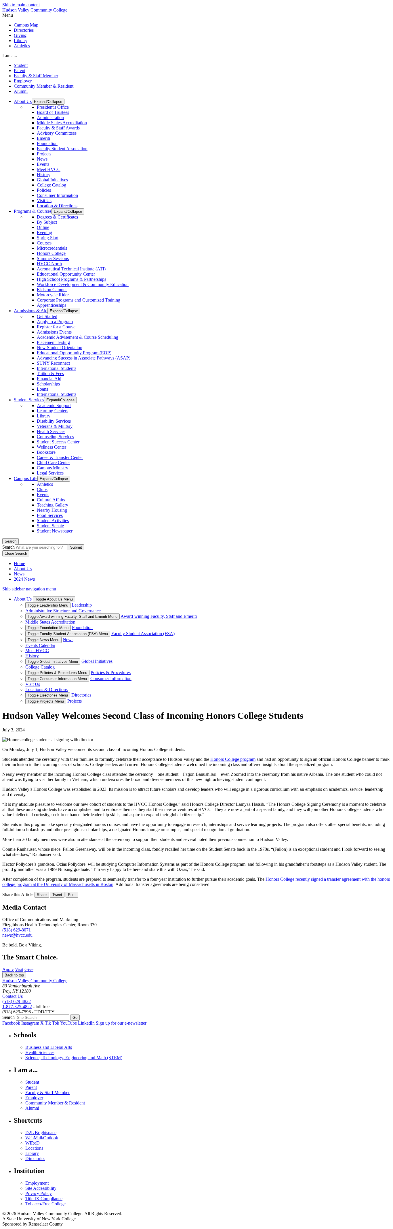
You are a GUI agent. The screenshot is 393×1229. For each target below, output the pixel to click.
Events (43, 164)
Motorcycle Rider (53, 294)
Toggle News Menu (43, 640)
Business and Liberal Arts (48, 1047)
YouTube (68, 1023)
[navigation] (196, 15)
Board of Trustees (53, 112)
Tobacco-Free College (45, 1203)
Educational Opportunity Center (66, 274)
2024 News (24, 579)
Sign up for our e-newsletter (121, 1023)
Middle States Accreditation (62, 122)
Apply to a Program (55, 321)
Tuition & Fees (50, 373)
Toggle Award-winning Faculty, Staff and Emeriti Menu (72, 616)
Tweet (57, 895)
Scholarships (48, 383)
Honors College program (232, 759)
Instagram (30, 1023)
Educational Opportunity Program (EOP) (74, 352)
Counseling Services (55, 436)
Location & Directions (57, 205)
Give (28, 969)
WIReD (32, 1142)
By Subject (47, 222)
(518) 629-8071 (16, 929)
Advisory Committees (57, 133)
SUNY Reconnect (53, 363)
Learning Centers (52, 410)
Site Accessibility (40, 1188)
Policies (44, 190)
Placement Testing (53, 342)
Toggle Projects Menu (46, 701)
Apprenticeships (51, 305)
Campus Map (26, 24)
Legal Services (50, 472)
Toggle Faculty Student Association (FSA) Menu (68, 634)
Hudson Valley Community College (34, 9)
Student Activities (53, 520)
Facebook (11, 1023)
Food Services (50, 515)
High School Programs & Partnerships (71, 279)
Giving (20, 35)
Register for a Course (56, 326)
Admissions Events (54, 332)
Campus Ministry (52, 467)
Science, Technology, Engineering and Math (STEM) (73, 1057)
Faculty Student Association (62, 148)
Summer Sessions (53, 258)
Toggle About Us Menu (54, 599)
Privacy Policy (38, 1193)
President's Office (53, 107)
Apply (8, 969)
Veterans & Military (55, 426)
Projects (44, 153)
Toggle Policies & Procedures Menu (57, 673)
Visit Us (44, 200)
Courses (44, 242)
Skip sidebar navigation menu (29, 588)
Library (20, 40)
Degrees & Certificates (57, 216)
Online (43, 227)
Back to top (14, 975)
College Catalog (51, 184)
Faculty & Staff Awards (58, 127)
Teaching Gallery (52, 504)
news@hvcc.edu (17, 935)
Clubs (42, 489)
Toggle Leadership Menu (48, 605)
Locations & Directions (46, 689)
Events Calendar (40, 645)
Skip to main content (21, 4)
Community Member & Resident (43, 86)
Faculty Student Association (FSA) (143, 633)
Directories (24, 30)
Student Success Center (58, 441)
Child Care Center (53, 462)
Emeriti (43, 138)
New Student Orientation (59, 347)
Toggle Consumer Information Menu (57, 679)
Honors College (51, 253)
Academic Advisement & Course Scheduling (77, 337)
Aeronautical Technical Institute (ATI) (71, 268)
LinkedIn (86, 1023)
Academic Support (54, 405)
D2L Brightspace (40, 1132)
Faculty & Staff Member (36, 75)
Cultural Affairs (51, 499)
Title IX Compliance (43, 1198)
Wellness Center (51, 447)
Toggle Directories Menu (48, 695)
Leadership (82, 605)
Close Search (16, 553)
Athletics (22, 45)
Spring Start (47, 237)
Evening (44, 232)
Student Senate (50, 525)
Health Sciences (39, 1052)
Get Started (47, 316)
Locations (34, 1148)
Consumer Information (57, 195)
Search (10, 541)
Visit (19, 969)
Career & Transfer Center (60, 457)
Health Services (51, 431)
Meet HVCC (48, 169)
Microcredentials (52, 248)
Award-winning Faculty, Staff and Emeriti (159, 616)
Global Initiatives (52, 179)
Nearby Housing (52, 510)
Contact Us (12, 996)
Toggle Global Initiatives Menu (53, 661)
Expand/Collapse (48, 101)
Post (72, 895)
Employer (23, 80)
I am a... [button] (9, 55)
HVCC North (49, 263)
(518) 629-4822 (16, 1001)
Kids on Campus (52, 289)
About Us (23, 568)
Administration (50, 117)
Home (19, 563)
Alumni (21, 91)
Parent (19, 70)
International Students (56, 368)
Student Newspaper (55, 530)
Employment (37, 1183)
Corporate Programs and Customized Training (78, 300)
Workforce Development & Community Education (83, 284)
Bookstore (46, 452)
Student (21, 65)
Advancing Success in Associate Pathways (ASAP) (83, 357)
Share (42, 895)
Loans (42, 389)
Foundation (47, 143)
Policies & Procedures (111, 672)
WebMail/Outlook (41, 1137)
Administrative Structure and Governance (63, 610)
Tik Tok (52, 1023)
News (42, 159)
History (43, 174)
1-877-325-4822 (17, 1006)
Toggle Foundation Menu (48, 628)
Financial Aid (49, 378)
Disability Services (54, 421)
